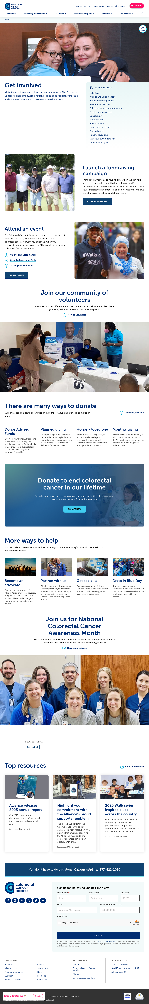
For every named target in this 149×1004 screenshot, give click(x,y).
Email (60, 904)
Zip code (125, 892)
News (39, 972)
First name (62, 892)
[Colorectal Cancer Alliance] (13, 6)
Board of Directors (13, 979)
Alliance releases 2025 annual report (25, 807)
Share (143, 30)
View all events (97, 123)
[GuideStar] (139, 996)
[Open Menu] (142, 14)
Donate (76, 964)
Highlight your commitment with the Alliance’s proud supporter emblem (74, 811)
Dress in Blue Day (127, 581)
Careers (40, 964)
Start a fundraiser (97, 201)
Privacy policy (21, 1000)
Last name (94, 892)
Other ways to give (99, 142)
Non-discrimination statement (42, 1000)
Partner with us (97, 119)
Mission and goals (12, 968)
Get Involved (125, 14)
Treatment (59, 14)
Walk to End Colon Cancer (102, 96)
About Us (110, 6)
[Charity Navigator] (127, 996)
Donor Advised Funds (100, 127)
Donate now (96, 115)
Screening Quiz (99, 6)
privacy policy (110, 941)
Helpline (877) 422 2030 (83, 6)
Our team (9, 976)
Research (106, 14)
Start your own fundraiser (102, 138)
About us (9, 964)
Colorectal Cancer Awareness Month (107, 108)
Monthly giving (125, 429)
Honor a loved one (99, 134)
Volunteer (94, 93)
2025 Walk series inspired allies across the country (121, 809)
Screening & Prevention (34, 14)
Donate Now (74, 509)
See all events (16, 275)
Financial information (14, 972)
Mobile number (111, 904)
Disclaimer (9, 1000)
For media (41, 976)
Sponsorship (43, 968)
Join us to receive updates (84, 978)
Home (7, 20)
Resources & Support (83, 14)
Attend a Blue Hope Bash (102, 100)
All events (77, 974)
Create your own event (101, 112)
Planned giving (97, 131)
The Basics (10, 14)
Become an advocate (100, 104)
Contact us (42, 979)
